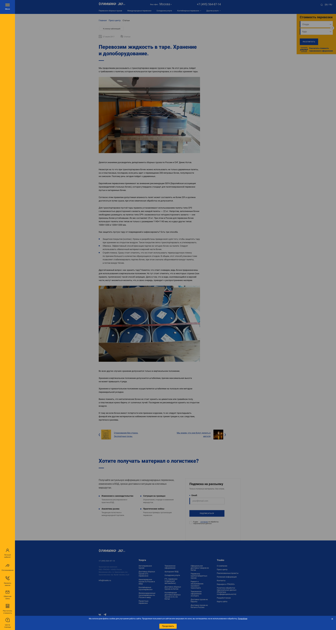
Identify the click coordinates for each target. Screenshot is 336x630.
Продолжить (168, 626)
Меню (7, 9)
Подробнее (242, 619)
